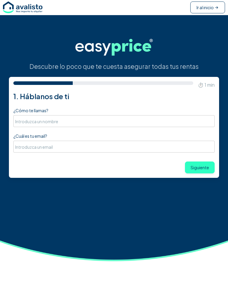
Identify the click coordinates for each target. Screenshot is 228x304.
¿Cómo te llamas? (30, 110)
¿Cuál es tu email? (30, 136)
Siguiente (200, 167)
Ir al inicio (205, 7)
